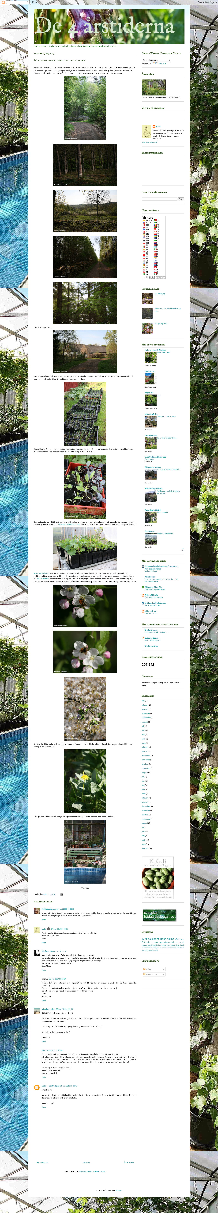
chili (172, 942)
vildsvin (173, 948)
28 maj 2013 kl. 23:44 (54, 1050)
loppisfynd (154, 950)
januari (144, 709)
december (146, 756)
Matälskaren (150, 577)
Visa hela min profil (149, 142)
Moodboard (180, 948)
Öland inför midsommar (154, 598)
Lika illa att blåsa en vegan (155, 590)
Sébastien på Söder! (152, 606)
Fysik (182, 945)
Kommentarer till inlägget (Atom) (92, 1172)
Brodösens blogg (151, 646)
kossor (162, 948)
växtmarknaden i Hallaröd (69, 525)
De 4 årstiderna (104, 27)
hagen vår (149, 393)
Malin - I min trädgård (50, 1086)
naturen (149, 942)
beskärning (157, 945)
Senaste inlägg (42, 1163)
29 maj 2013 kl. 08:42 (68, 1086)
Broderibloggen (151, 630)
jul (183, 942)
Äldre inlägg (129, 1163)
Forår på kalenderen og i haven (168, 470)
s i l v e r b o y (150, 611)
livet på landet (150, 939)
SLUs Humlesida (43, 579)
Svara (44, 920)
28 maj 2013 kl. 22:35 (64, 1009)
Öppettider (149, 459)
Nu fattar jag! (160, 294)
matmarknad (175, 945)
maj (143, 701)
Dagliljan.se (149, 371)
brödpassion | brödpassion (155, 603)
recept (150, 945)
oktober (145, 764)
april (143, 739)
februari (145, 705)
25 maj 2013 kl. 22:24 (57, 979)
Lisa (43, 1050)
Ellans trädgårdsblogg (153, 489)
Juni (158, 395)
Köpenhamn (146, 948)
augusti (145, 722)
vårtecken (179, 939)
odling (170, 939)
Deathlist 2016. (151, 614)
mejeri (178, 942)
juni (143, 730)
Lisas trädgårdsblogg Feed (155, 457)
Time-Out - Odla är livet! (166, 417)
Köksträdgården (151, 414)
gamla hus (166, 945)
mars (144, 743)
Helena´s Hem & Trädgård (155, 350)
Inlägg (148, 969)
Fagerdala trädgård (153, 510)
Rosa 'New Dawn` (163, 353)
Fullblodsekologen (49, 909)
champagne (155, 948)
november (146, 714)
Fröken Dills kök (151, 595)
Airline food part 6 (152, 571)
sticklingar (158, 942)
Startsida (86, 1163)
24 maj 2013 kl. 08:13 (65, 909)
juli (143, 726)
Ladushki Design (151, 638)
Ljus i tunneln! (162, 513)
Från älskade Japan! (152, 640)
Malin (44, 929)
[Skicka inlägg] (62, 894)
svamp (144, 945)
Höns (163, 939)
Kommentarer (151, 974)
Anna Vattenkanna (41, 573)
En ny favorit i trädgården (167, 438)
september (146, 718)
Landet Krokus (151, 436)
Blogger (119, 1191)
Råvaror (167, 942)
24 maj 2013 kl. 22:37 (58, 951)
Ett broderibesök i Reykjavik (155, 632)
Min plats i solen (48, 1009)
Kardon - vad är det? (165, 534)
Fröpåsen (45, 951)
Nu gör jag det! (161, 324)
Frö (143, 942)
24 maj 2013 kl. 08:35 (59, 929)
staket (167, 948)
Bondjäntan (149, 531)
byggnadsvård (146, 950)
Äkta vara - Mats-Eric (153, 587)
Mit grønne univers (153, 467)
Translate (162, 64)
